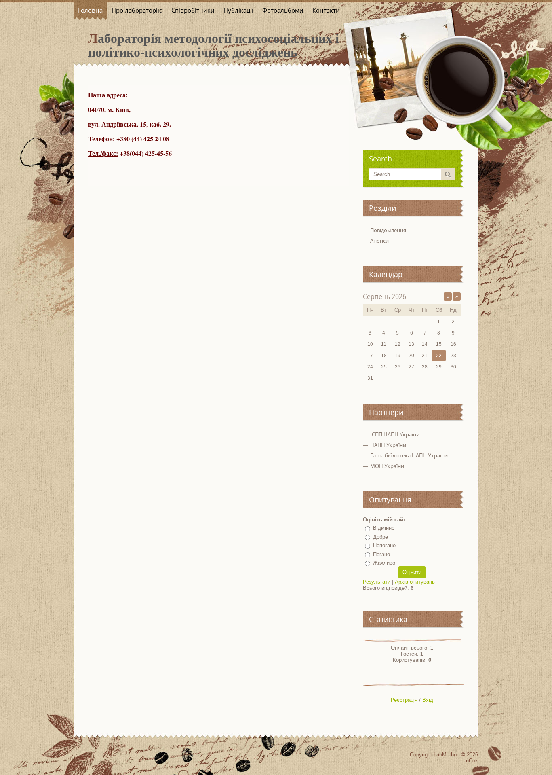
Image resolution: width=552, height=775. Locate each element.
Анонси (379, 240)
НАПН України (388, 445)
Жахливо (384, 563)
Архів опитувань (415, 582)
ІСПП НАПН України (394, 434)
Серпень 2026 (384, 296)
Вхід (427, 700)
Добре (380, 537)
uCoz (472, 761)
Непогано (384, 545)
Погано (381, 554)
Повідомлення (388, 230)
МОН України (387, 466)
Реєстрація (404, 700)
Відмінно (383, 528)
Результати (376, 582)
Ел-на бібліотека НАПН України (409, 455)
